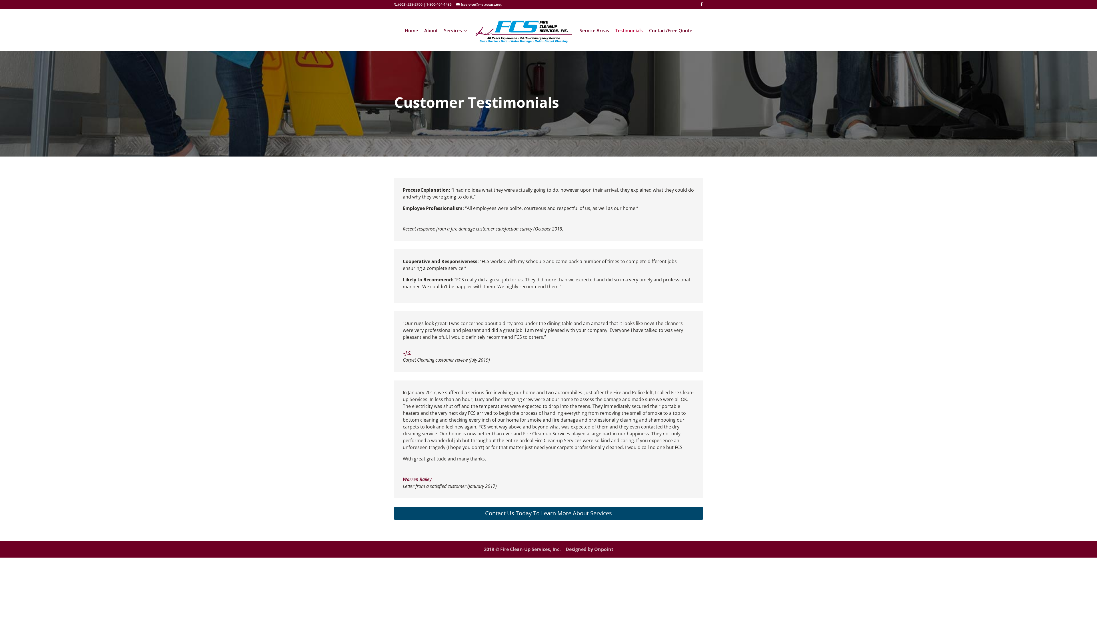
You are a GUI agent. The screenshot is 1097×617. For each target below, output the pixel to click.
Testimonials (629, 31)
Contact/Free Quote (670, 31)
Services (453, 31)
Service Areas (594, 31)
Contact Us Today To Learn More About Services (548, 513)
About (431, 31)
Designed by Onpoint (589, 549)
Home (411, 31)
